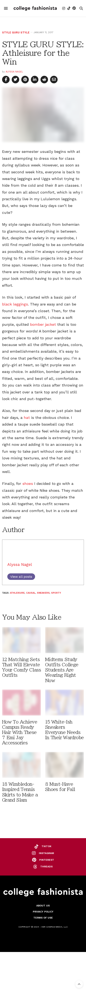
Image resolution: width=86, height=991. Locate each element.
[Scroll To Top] (79, 984)
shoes (27, 483)
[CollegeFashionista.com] (35, 8)
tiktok (46, 846)
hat (27, 417)
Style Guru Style (15, 32)
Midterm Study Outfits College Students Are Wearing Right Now (61, 670)
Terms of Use (43, 917)
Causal (30, 593)
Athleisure (17, 593)
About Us (43, 905)
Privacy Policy (43, 911)
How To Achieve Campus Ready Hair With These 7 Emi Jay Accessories (19, 732)
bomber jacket (43, 324)
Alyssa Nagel (14, 71)
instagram (46, 853)
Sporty (56, 593)
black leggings (15, 304)
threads (46, 866)
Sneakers (43, 593)
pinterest (46, 859)
